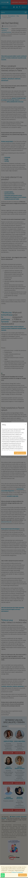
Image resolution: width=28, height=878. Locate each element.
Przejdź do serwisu (20, 453)
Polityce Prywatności (17, 872)
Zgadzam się (22, 875)
